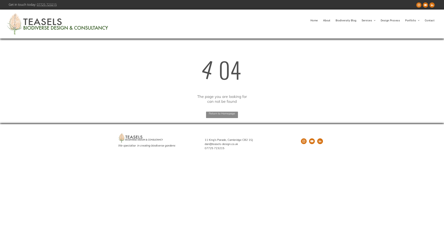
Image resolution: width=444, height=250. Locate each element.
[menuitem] (314, 20)
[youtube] (425, 5)
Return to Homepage (222, 113)
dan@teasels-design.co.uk (221, 144)
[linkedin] (432, 5)
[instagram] (418, 5)
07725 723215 (47, 4)
